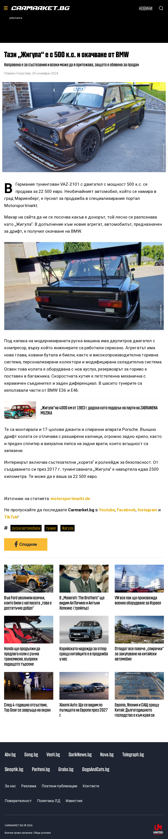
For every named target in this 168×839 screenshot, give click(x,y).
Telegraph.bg (133, 754)
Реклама (28, 786)
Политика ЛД (48, 801)
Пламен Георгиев (17, 73)
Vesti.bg (53, 754)
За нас (10, 786)
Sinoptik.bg (14, 769)
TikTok (10, 517)
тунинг (51, 527)
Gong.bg (31, 754)
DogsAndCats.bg (95, 769)
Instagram (147, 509)
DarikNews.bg (80, 754)
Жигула (67, 527)
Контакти (91, 786)
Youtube (107, 509)
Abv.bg (10, 754)
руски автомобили (26, 527)
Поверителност (18, 801)
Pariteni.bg (41, 769)
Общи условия (42, 832)
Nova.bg (107, 754)
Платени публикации (59, 786)
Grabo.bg (65, 769)
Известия (74, 801)
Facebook (126, 509)
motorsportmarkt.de (163, 155)
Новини (145, 8)
